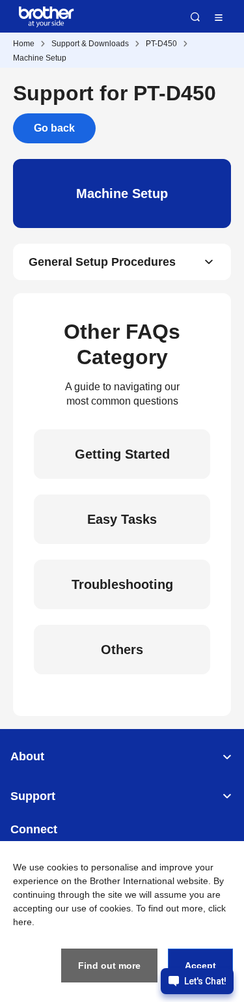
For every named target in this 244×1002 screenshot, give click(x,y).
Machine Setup (39, 58)
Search (195, 17)
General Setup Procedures (102, 261)
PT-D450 (161, 43)
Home (23, 43)
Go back (54, 128)
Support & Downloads (90, 43)
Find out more (109, 965)
